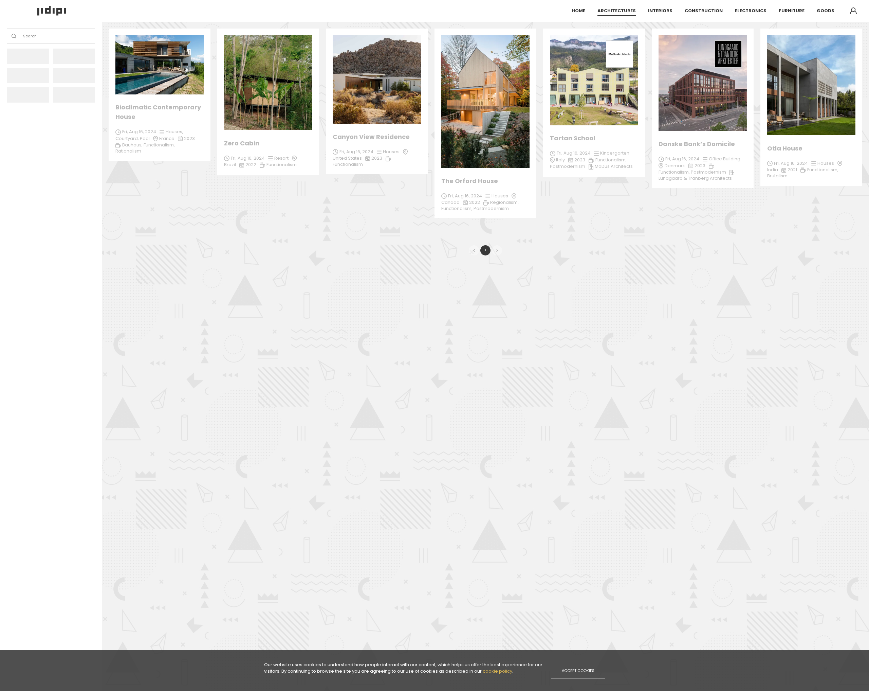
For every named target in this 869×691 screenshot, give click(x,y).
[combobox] (23, 36)
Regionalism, (504, 202)
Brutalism (777, 176)
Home (578, 10)
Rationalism (128, 151)
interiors (660, 10)
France (166, 138)
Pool (145, 138)
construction (704, 10)
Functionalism (281, 164)
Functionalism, (457, 208)
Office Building (724, 159)
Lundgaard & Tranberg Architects (695, 178)
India (772, 169)
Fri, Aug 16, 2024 (465, 196)
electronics (750, 10)
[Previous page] (474, 250)
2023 (700, 165)
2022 (474, 202)
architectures (616, 10)
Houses (500, 196)
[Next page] (497, 250)
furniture (792, 10)
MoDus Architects (614, 166)
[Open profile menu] (853, 10)
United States (347, 158)
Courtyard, (127, 138)
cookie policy (497, 671)
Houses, (174, 131)
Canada (450, 202)
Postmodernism (491, 208)
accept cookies (578, 670)
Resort (281, 158)
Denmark (675, 165)
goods (825, 10)
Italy (560, 160)
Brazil (230, 164)
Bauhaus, (133, 145)
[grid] (485, 127)
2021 (792, 169)
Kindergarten (614, 153)
